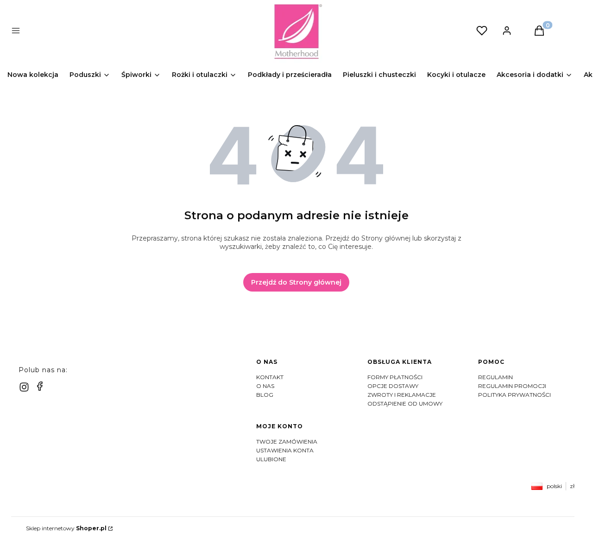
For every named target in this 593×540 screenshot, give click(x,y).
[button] (153, 31)
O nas (265, 385)
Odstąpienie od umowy (404, 403)
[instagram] (24, 387)
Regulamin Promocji (512, 385)
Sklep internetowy (66, 528)
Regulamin (495, 377)
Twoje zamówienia (286, 441)
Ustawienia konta (285, 450)
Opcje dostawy (392, 385)
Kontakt (270, 377)
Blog (264, 394)
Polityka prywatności (514, 394)
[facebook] (40, 386)
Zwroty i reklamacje (401, 394)
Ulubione (271, 459)
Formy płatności (395, 377)
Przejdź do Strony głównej (296, 282)
